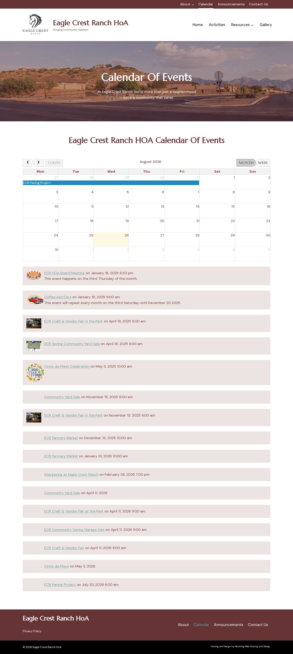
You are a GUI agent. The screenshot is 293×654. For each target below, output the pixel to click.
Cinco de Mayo (56, 566)
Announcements (231, 4)
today (54, 162)
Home (198, 24)
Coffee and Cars (57, 297)
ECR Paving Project (60, 584)
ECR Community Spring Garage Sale (74, 529)
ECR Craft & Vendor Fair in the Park (73, 321)
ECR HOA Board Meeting (64, 273)
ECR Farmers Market (61, 438)
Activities (217, 24)
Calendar (205, 4)
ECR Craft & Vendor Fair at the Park (73, 511)
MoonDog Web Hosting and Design (252, 646)
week (263, 162)
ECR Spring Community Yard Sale (72, 343)
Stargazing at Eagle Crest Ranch (71, 474)
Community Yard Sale (62, 397)
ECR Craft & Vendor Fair (64, 547)
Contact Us (258, 4)
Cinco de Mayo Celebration (66, 366)
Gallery (266, 24)
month (246, 162)
